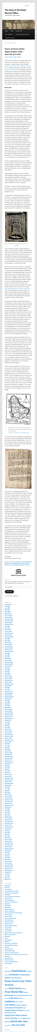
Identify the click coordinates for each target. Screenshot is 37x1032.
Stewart (22, 565)
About (11, 31)
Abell (26, 561)
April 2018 (7, 749)
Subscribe (9, 591)
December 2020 (9, 693)
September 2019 (9, 718)
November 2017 (9, 758)
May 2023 (7, 657)
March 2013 (8, 859)
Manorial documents (10, 934)
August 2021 (8, 686)
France (26, 992)
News (6, 938)
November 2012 (9, 867)
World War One (19, 1021)
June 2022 (7, 669)
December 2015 (9, 800)
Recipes (7, 942)
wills (29, 565)
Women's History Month (11, 961)
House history (8, 923)
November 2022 (9, 664)
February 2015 (8, 818)
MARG (14, 563)
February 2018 (8, 753)
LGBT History (8, 929)
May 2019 (7, 725)
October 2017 (8, 760)
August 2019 (8, 720)
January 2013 (8, 863)
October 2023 (8, 649)
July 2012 (7, 874)
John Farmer (8, 927)
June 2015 (7, 810)
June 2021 (7, 689)
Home (6, 31)
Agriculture (8, 885)
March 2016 (8, 794)
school (25, 1010)
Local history (17, 561)
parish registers (21, 1005)
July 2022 (7, 668)
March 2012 (8, 879)
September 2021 (9, 684)
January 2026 (8, 617)
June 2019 (7, 724)
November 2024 (9, 633)
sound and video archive (16, 1015)
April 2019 (7, 727)
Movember (7, 936)
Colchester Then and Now (11, 893)
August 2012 (8, 872)
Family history (8, 916)
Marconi (20, 998)
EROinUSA (7, 907)
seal (28, 1010)
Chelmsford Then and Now (12, 891)
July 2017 (7, 765)
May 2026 (7, 610)
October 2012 (8, 868)
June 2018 (7, 745)
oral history (10, 1004)
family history (14, 988)
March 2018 (8, 751)
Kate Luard (28, 995)
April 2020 (7, 706)
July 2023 (7, 653)
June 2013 (7, 854)
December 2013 (9, 843)
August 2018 (8, 742)
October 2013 (8, 847)
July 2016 (7, 787)
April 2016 (7, 792)
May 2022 (7, 671)
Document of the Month (11, 902)
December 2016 (9, 778)
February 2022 (8, 677)
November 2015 (9, 801)
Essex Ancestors (9, 909)
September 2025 (9, 624)
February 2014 (8, 839)
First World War (9, 920)
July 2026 (7, 606)
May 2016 (7, 791)
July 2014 (7, 830)
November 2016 (9, 780)
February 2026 (8, 615)
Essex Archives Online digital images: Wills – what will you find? (15, 51)
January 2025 (8, 631)
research (8, 1010)
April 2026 (7, 611)
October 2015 (8, 803)
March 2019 (8, 729)
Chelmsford (18, 971)
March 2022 (8, 675)
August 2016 (8, 785)
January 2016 (8, 798)
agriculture (8, 971)
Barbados (7, 563)
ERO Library (8, 905)
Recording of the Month (11, 943)
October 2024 (8, 635)
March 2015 (8, 816)
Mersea (19, 563)
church (6, 975)
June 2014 (7, 832)
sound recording (11, 1018)
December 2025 (9, 619)
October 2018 (8, 738)
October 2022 (8, 666)
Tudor (25, 565)
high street (21, 995)
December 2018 (9, 734)
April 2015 (7, 814)
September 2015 (9, 805)
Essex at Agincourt (10, 911)
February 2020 (8, 709)
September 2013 (9, 848)
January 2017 (8, 776)
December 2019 (9, 713)
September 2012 (9, 870)
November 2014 (9, 823)
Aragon (30, 561)
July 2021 (7, 687)
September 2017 (9, 762)
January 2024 (8, 646)
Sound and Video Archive (11, 952)
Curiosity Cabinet (9, 900)
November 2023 (9, 648)
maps (16, 998)
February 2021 (8, 691)
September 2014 (9, 827)
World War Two (8, 1025)
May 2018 (7, 747)
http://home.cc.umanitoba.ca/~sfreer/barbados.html (19, 432)
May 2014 (7, 834)
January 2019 (8, 733)
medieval (9, 1001)
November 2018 (9, 736)
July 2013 (7, 852)
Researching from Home (11, 945)
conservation (24, 974)
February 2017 (8, 774)
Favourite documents (10, 918)
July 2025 (7, 626)
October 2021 (8, 682)
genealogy (9, 995)
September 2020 (9, 696)
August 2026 (8, 604)
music (16, 1002)
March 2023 (8, 658)
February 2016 (8, 796)
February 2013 (8, 861)
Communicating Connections (22, 34)
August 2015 (8, 807)
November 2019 (9, 715)
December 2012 (9, 865)
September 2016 (9, 783)
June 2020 (7, 702)
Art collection (8, 889)
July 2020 (7, 700)
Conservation (8, 898)
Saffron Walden (17, 1010)
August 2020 (8, 698)
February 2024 (8, 644)
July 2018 (7, 743)
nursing (20, 1002)
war (6, 1022)
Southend (19, 1018)
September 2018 (9, 740)
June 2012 (7, 875)
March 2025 (8, 629)
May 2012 (7, 877)
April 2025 (7, 628)
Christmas (29, 971)
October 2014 (8, 825)
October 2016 (8, 781)
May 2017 (7, 769)
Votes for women (9, 960)
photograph (9, 1008)
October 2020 (8, 695)
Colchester (14, 974)
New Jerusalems (9, 34)
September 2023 (9, 651)
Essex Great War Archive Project (13, 913)
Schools (7, 947)
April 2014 (7, 836)
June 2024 (7, 639)
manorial (7, 998)
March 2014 (8, 838)
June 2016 (7, 789)
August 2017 (8, 763)
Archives (11, 561)
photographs (8, 940)
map (11, 998)
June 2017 (7, 767)
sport (29, 1018)
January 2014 (8, 841)
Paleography (16, 565)
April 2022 (7, 673)
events (6, 988)
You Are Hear (19, 31)
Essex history (8, 914)
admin (19, 57)
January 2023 (8, 660)
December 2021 (9, 680)
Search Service (9, 949)
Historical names (9, 922)
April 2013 (7, 857)
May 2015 (7, 812)
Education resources (10, 37)
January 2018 (8, 754)
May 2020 (7, 704)
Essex (7, 977)
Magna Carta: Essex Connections (13, 933)
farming (24, 988)
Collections (8, 895)
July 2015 (7, 809)
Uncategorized (8, 958)
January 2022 (8, 678)
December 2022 (9, 662)
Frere (11, 563)
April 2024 (7, 640)
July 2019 (7, 722)
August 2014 (8, 828)
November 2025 (9, 620)
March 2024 (8, 642)
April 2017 (7, 771)
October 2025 (8, 622)
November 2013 (9, 845)
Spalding (24, 1018)
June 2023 (7, 655)
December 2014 (9, 821)
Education (7, 904)
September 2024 (9, 637)
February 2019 (8, 731)
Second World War (10, 951)
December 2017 (9, 756)
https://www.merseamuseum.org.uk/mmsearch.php (17, 288)
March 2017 (8, 772)
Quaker (24, 1008)
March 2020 (8, 707)
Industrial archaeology (11, 925)
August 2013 (8, 850)
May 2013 (7, 856)
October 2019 (8, 716)
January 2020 (8, 711)
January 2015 (8, 819)
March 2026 (8, 613)
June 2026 (7, 608)
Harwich (15, 995)
